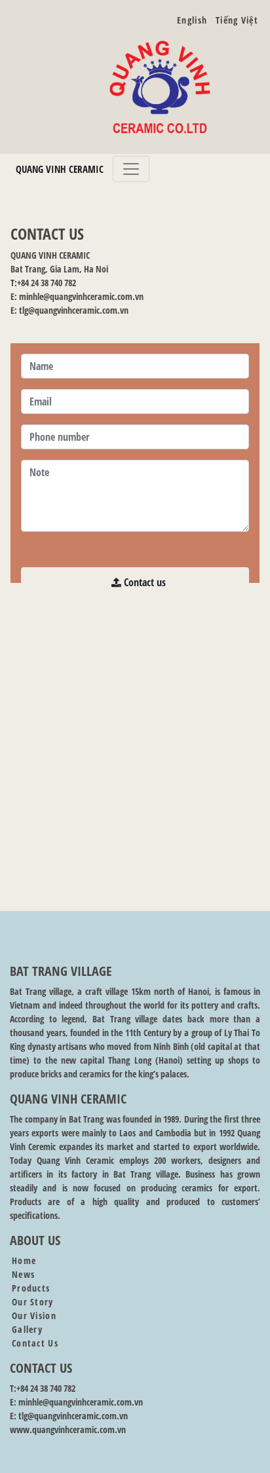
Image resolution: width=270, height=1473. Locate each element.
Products (31, 1288)
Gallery (27, 1329)
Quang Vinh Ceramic (60, 169)
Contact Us (35, 1343)
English (192, 20)
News (23, 1274)
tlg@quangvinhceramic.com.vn (73, 310)
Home (24, 1260)
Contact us (143, 582)
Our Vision (34, 1315)
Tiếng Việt (237, 20)
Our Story (33, 1302)
